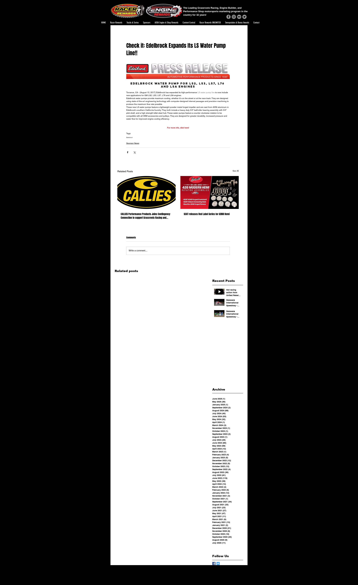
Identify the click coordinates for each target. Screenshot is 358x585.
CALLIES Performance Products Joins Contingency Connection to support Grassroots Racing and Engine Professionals (145, 216)
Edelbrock (129, 137)
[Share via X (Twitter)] (134, 152)
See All (236, 171)
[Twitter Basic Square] (218, 563)
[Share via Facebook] (127, 152)
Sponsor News (132, 143)
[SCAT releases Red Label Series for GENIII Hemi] (209, 192)
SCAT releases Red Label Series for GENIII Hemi (207, 214)
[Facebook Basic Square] (213, 563)
